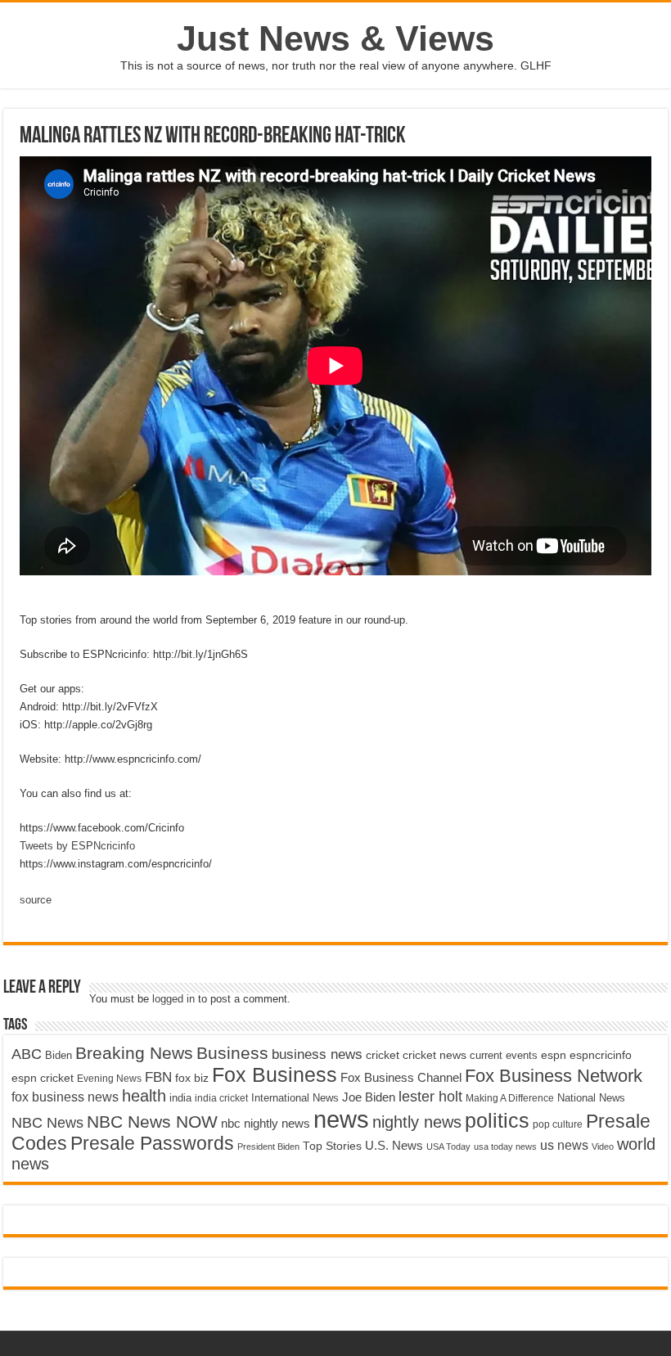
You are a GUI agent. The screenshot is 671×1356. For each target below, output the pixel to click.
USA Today (448, 1146)
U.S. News (394, 1145)
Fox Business (274, 1074)
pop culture (558, 1124)
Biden (58, 1055)
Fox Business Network (553, 1075)
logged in (173, 999)
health (144, 1096)
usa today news (505, 1146)
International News (295, 1098)
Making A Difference (510, 1098)
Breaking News (134, 1052)
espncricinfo (601, 1055)
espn (553, 1055)
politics (497, 1120)
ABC (26, 1054)
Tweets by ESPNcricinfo (77, 846)
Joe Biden (368, 1097)
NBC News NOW (152, 1121)
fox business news (65, 1096)
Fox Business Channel (401, 1077)
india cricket (221, 1098)
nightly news (417, 1122)
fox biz (192, 1077)
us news (564, 1145)
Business (232, 1052)
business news (317, 1054)
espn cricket (42, 1078)
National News (591, 1098)
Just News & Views (335, 38)
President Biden (268, 1146)
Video (603, 1146)
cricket (382, 1054)
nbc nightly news (265, 1123)
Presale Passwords (152, 1143)
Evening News (109, 1078)
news (341, 1119)
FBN (158, 1077)
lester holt (430, 1096)
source (36, 900)
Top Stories (332, 1146)
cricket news (434, 1055)
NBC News (47, 1122)
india (180, 1098)
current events (504, 1055)
